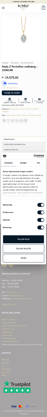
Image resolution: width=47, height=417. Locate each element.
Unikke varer (7, 332)
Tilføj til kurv (12, 93)
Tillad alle (23, 239)
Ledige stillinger (9, 304)
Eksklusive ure (8, 329)
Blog (4, 375)
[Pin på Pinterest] (21, 121)
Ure (3, 366)
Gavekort (6, 372)
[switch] (40, 212)
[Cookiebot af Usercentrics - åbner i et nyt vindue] (33, 156)
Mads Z (23, 109)
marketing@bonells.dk (21, 298)
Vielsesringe (7, 335)
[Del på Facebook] (8, 121)
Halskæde (6, 369)
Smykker (14, 63)
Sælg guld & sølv (9, 322)
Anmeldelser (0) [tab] (11, 150)
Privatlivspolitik (8, 338)
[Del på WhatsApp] (4, 121)
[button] (3, 8)
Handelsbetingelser (10, 341)
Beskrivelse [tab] (9, 139)
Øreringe (6, 359)
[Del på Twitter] (13, 121)
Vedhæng (5, 111)
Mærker (29, 109)
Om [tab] (38, 163)
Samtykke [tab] (8, 163)
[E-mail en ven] (17, 121)
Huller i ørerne (8, 319)
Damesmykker (27, 63)
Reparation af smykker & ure (14, 325)
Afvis (23, 258)
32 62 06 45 (10, 292)
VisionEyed (23, 413)
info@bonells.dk (15, 295)
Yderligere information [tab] (15, 144)
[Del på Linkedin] (26, 121)
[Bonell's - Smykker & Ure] (23, 8)
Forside (5, 63)
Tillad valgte (23, 249)
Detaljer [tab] (23, 163)
